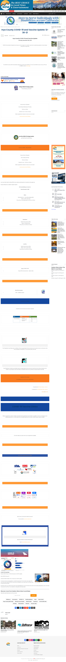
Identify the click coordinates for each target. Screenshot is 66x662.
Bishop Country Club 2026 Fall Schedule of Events (61, 58)
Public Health (29, 601)
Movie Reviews (36, 651)
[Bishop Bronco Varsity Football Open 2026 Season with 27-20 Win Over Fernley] (54, 241)
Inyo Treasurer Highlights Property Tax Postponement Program (60, 53)
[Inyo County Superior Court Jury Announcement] (54, 32)
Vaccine (27, 603)
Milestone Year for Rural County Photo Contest (60, 247)
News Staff (6, 35)
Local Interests (19, 13)
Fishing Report (36, 648)
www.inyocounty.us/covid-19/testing (25, 116)
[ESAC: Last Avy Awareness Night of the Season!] (41, 624)
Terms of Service (20, 651)
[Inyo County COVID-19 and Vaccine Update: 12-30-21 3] (25, 88)
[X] (7, 614)
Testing (15, 603)
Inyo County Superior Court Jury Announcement (61, 30)
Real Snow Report (36, 645)
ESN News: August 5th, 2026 (55, 282)
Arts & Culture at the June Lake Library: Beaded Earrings (60, 207)
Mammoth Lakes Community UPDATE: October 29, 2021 (7, 630)
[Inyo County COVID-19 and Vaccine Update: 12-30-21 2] (13, 80)
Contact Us (19, 647)
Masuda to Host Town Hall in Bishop (61, 36)
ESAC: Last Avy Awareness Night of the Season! (41, 630)
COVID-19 (22, 599)
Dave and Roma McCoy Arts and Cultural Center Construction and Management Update (61, 65)
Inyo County (41, 599)
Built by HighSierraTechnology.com (40, 658)
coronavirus (15, 599)
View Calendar (53, 214)
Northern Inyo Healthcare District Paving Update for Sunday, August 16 (60, 228)
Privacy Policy (19, 653)
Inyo (35, 599)
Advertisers (35, 653)
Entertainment (8, 13)
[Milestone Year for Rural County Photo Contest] (54, 248)
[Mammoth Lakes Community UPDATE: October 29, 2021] (8, 624)
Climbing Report (36, 647)
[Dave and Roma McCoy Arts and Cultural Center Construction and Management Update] (54, 65)
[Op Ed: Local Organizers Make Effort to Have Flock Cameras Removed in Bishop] (54, 235)
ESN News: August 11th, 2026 (56, 280)
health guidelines (29, 599)
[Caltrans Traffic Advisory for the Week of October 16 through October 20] (25, 625)
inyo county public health (8, 601)
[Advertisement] (58, 132)
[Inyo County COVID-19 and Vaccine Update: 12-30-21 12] (25, 319)
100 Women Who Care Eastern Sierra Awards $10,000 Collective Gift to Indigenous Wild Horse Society (61, 255)
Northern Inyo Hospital (20, 601)
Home (4, 13)
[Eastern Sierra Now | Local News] (1, 13)
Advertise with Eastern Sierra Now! (22, 648)
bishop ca (8, 599)
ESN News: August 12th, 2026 (56, 277)
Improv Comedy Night (58, 198)
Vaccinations (21, 603)
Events (30, 13)
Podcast (18, 650)
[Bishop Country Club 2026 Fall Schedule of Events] (54, 59)
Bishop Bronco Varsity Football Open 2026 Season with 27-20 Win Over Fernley (61, 241)
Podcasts (14, 13)
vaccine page (28, 65)
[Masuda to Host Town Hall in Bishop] (54, 38)
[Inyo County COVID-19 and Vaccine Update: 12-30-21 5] (25, 137)
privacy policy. (59, 99)
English (43, 391)
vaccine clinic (34, 603)
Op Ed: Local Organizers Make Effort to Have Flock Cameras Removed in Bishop (61, 234)
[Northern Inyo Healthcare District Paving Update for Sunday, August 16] (54, 229)
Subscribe (33, 595)
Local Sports (26, 13)
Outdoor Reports (35, 13)
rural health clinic (43, 601)
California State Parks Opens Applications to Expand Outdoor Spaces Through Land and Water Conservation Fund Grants (61, 45)
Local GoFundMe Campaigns (38, 654)
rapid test (36, 601)
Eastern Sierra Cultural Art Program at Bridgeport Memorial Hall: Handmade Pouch (60, 202)
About (18, 645)
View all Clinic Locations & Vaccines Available (25, 455)
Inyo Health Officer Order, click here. (42, 389)
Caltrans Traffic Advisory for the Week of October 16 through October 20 (24, 631)
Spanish (46, 391)
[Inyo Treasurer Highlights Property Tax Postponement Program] (54, 53)
